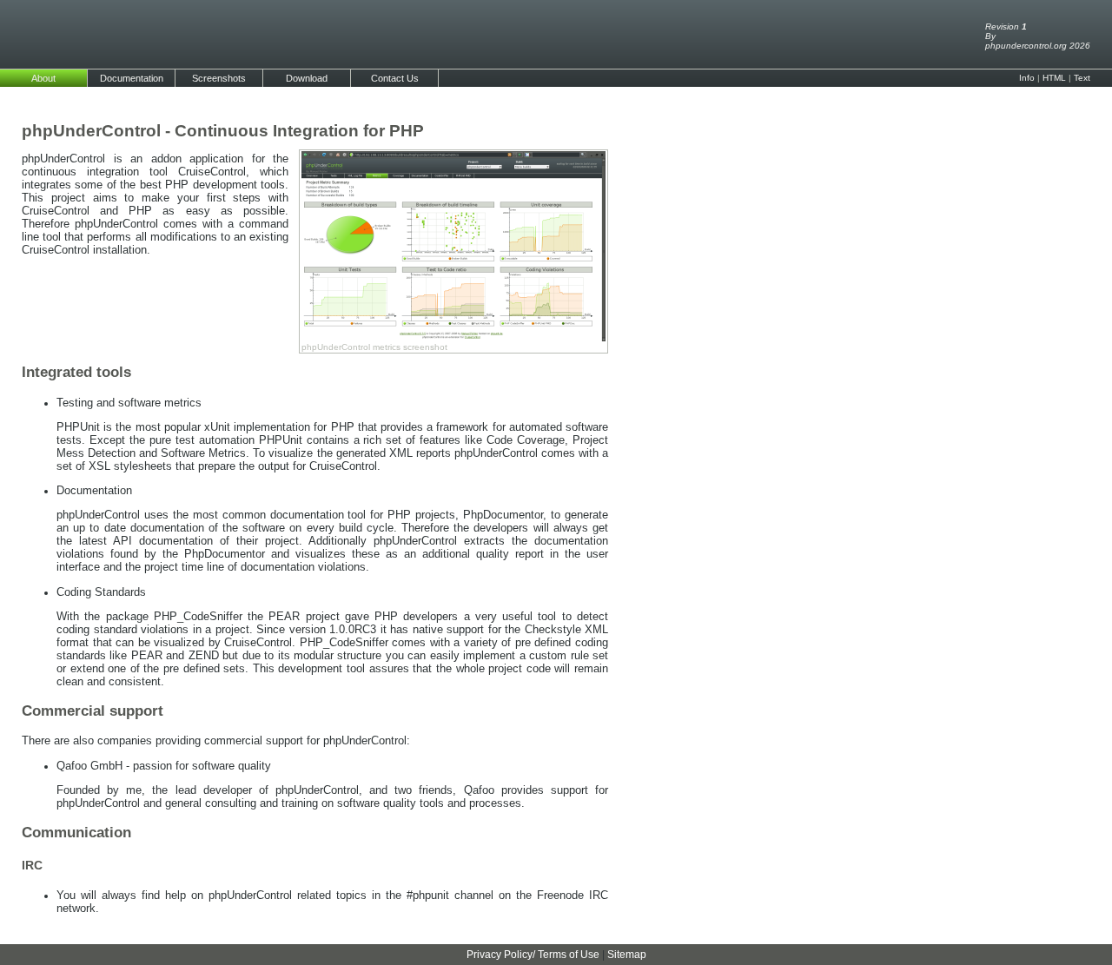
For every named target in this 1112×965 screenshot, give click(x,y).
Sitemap (626, 954)
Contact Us (395, 78)
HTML (1054, 78)
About (43, 78)
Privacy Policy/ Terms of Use (533, 954)
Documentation (131, 78)
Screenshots (219, 78)
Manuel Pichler (556, 930)
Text (1082, 78)
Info (1027, 78)
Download (307, 78)
